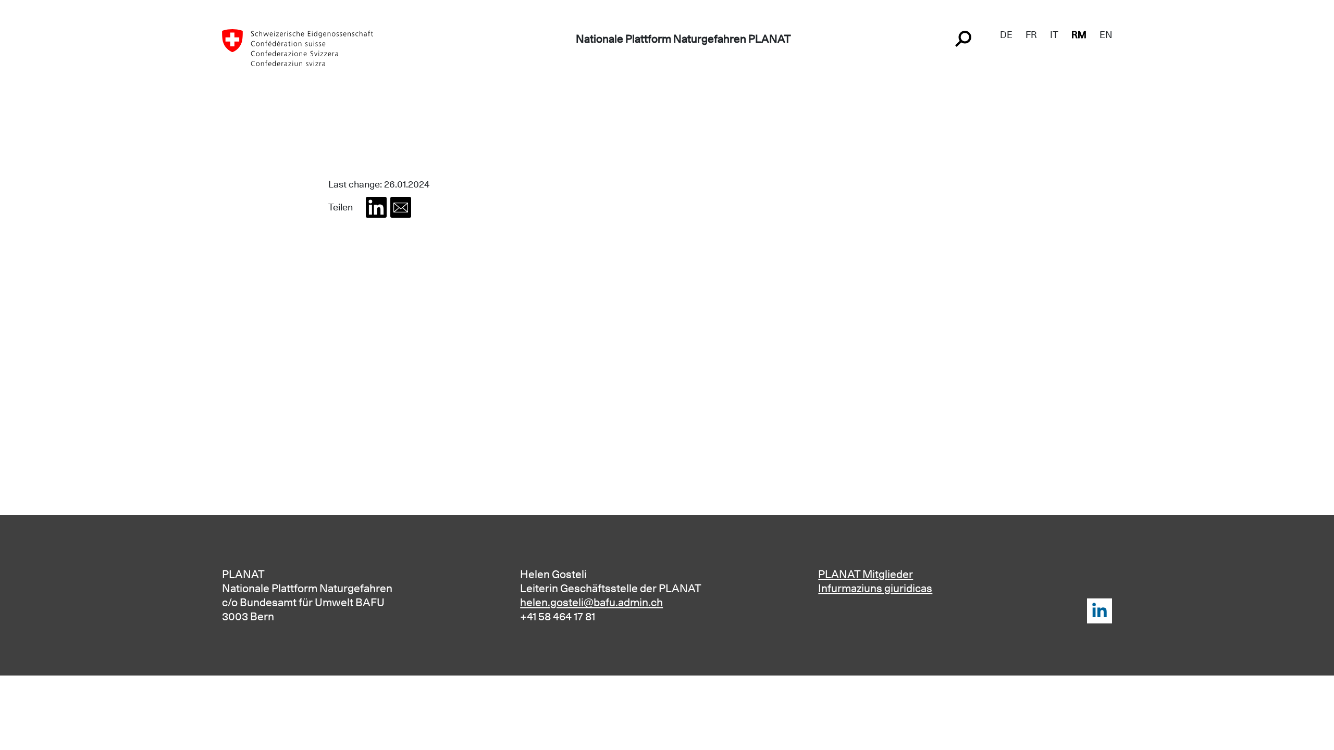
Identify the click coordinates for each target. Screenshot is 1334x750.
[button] (376, 207)
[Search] (964, 37)
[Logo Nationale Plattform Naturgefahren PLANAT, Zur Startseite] (297, 47)
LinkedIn (1099, 610)
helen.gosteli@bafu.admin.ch (591, 602)
